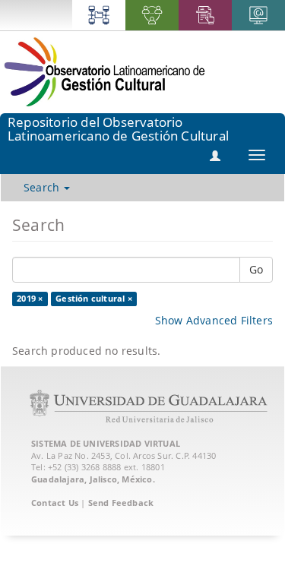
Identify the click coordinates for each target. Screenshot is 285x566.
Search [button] (43, 187)
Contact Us (54, 502)
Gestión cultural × (93, 298)
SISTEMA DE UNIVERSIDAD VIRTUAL (105, 443)
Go (256, 269)
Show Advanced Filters (214, 320)
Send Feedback (121, 502)
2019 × (30, 298)
